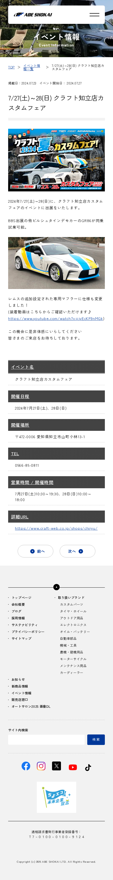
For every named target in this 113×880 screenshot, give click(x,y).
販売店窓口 (20, 700)
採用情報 (18, 618)
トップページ (22, 598)
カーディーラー (71, 673)
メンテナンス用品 (73, 666)
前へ (41, 551)
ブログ (17, 611)
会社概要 (18, 605)
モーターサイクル (73, 659)
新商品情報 (20, 686)
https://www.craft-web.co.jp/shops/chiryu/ (56, 528)
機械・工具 (68, 645)
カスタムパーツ (71, 605)
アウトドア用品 (71, 618)
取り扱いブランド (71, 598)
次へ (72, 551)
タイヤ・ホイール (73, 611)
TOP (11, 67)
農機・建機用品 (71, 652)
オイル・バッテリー (75, 632)
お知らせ (18, 680)
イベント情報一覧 (31, 67)
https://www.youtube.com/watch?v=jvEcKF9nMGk (55, 318)
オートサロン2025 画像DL (31, 707)
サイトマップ (22, 639)
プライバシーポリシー (28, 632)
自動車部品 (68, 639)
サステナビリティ (25, 625)
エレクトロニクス (73, 625)
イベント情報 (22, 693)
